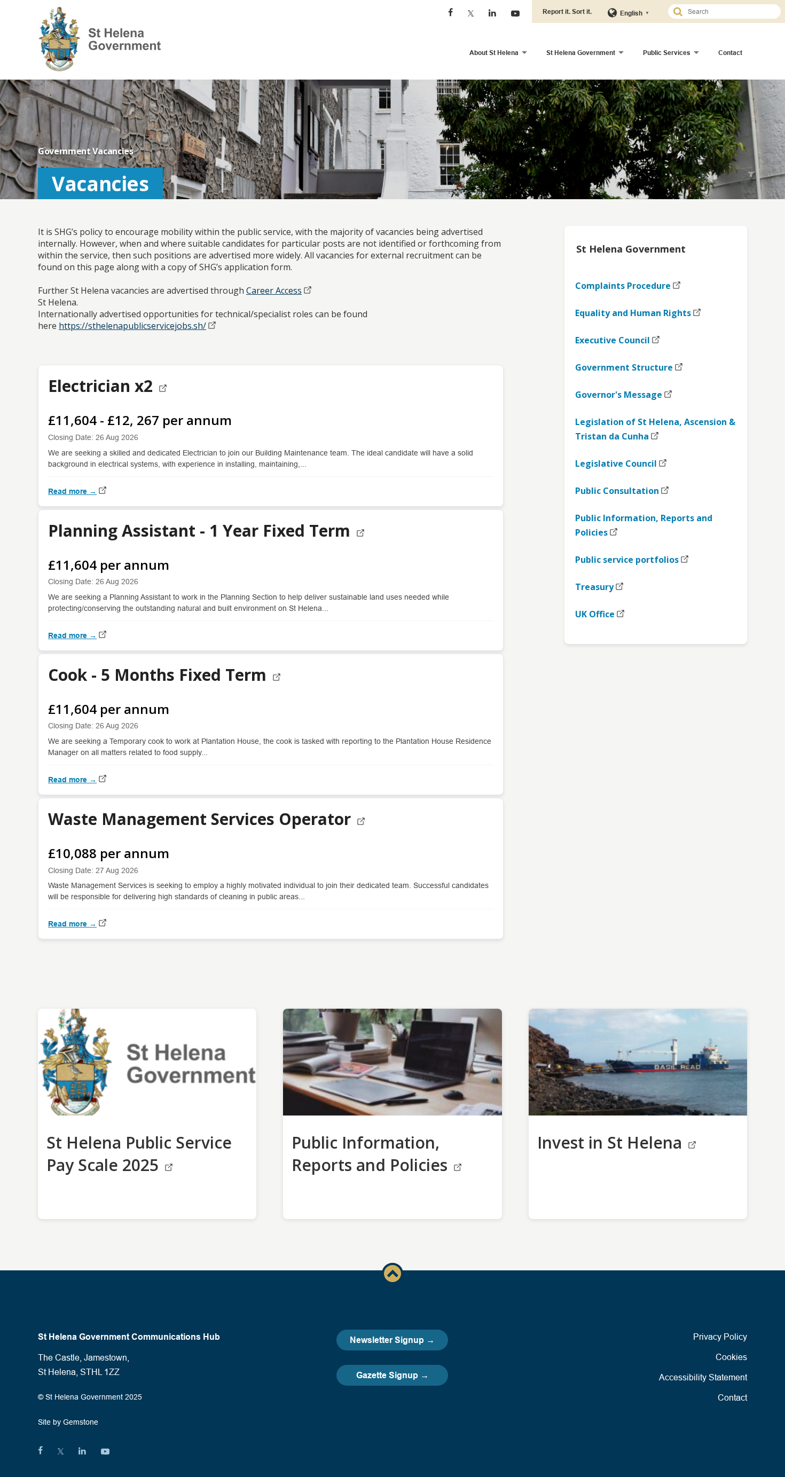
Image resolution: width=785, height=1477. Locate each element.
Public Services (666, 53)
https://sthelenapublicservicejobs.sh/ (132, 326)
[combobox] (728, 11)
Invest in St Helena (611, 1142)
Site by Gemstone (68, 1422)
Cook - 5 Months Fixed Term (159, 675)
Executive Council (612, 340)
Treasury (594, 587)
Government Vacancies (86, 151)
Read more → (72, 491)
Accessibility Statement (703, 1377)
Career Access (274, 290)
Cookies (731, 1357)
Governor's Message (618, 394)
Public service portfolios (627, 559)
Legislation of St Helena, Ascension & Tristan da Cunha (655, 429)
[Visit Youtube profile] (515, 13)
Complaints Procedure (623, 286)
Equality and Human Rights (633, 313)
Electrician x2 (102, 386)
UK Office (595, 614)
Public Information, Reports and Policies (643, 525)
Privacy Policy (720, 1336)
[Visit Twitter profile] (471, 13)
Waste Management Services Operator (201, 819)
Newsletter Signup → (392, 1340)
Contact (730, 53)
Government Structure (624, 367)
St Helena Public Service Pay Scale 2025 (139, 1154)
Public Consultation (617, 491)
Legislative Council (616, 463)
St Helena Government (580, 53)
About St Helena (494, 53)
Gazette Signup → (392, 1375)
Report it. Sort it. (567, 11)
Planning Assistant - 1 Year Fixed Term (201, 530)
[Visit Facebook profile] (450, 13)
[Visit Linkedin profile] (492, 13)
